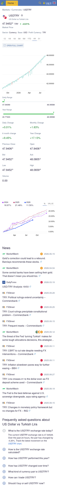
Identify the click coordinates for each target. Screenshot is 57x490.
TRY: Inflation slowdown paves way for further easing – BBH (25, 366)
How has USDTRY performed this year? (28, 458)
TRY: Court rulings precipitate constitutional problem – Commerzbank (24, 313)
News (6, 247)
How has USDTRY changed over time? (28, 465)
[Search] (40, 3)
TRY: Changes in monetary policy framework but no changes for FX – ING (27, 409)
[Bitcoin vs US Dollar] (39, 332)
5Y (39, 38)
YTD (29, 38)
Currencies (17, 9)
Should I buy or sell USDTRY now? (26, 483)
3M (19, 38)
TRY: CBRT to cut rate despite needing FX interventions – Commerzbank (24, 352)
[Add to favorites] (21, 15)
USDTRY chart (14, 443)
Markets (6, 9)
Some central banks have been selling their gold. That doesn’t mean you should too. (27, 274)
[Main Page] (3, 3)
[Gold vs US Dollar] (42, 253)
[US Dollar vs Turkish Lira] (42, 282)
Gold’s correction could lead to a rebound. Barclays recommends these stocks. (23, 260)
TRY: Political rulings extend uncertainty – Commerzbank (23, 299)
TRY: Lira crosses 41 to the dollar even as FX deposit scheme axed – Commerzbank (25, 380)
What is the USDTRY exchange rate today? (30, 430)
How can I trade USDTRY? (22, 477)
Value (50, 203)
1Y (34, 38)
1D (5, 38)
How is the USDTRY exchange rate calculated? (26, 451)
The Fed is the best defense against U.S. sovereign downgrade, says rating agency (24, 394)
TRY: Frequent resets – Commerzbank (22, 325)
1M (14, 38)
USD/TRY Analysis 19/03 (15, 286)
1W (9, 38)
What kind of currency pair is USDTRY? (28, 471)
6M (24, 38)
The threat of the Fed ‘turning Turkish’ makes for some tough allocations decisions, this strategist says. (27, 338)
